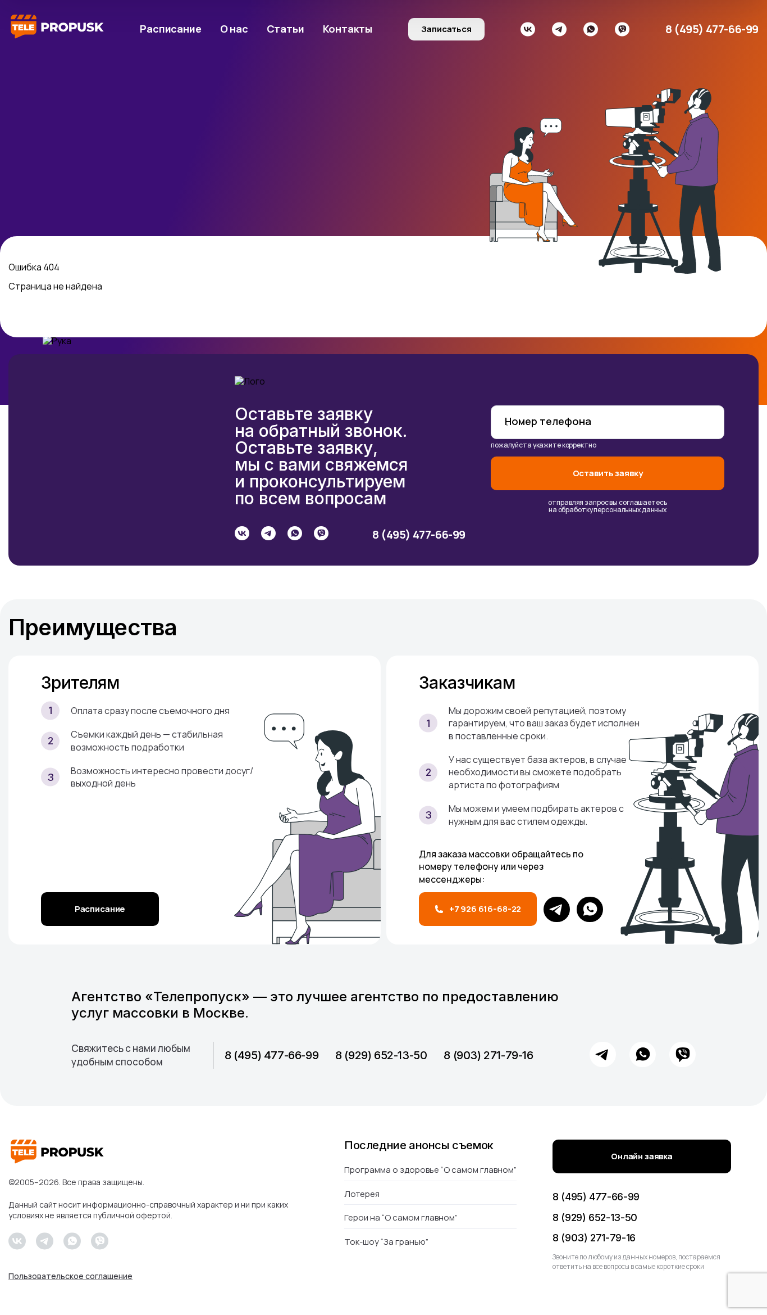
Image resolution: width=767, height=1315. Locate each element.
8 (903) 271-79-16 (488, 1055)
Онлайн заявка (642, 1156)
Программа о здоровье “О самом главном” (430, 1170)
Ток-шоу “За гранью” (386, 1242)
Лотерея (362, 1194)
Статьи (285, 28)
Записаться (446, 29)
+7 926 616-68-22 (485, 909)
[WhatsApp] (590, 909)
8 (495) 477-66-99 (712, 29)
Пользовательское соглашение (70, 1276)
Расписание (170, 28)
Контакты (348, 28)
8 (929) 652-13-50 (381, 1055)
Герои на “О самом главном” (401, 1217)
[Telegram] (557, 909)
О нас (234, 28)
